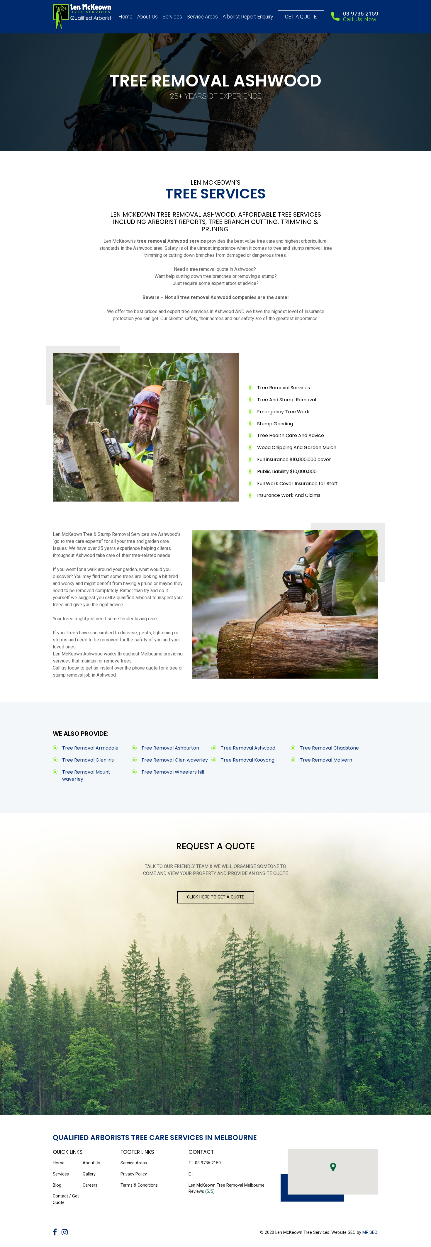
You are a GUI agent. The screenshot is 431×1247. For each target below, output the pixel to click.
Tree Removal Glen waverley (174, 760)
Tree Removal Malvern (326, 760)
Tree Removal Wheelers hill (172, 772)
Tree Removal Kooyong (247, 760)
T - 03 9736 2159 (205, 1163)
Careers (90, 1185)
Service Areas (202, 17)
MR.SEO (369, 1232)
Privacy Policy (134, 1174)
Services (172, 17)
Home (125, 17)
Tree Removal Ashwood (248, 748)
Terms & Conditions (139, 1185)
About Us (147, 17)
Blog (57, 1185)
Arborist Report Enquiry (248, 17)
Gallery (89, 1174)
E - (191, 1174)
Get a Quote (301, 17)
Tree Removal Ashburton (170, 748)
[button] (333, 1167)
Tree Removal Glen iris (88, 760)
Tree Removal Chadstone (329, 748)
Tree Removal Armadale (90, 748)
